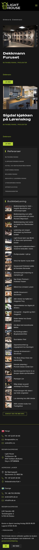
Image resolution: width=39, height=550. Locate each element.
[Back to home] (11, 5)
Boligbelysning (11, 174)
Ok (6, 546)
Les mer (8, 82)
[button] (36, 5)
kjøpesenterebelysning (14, 161)
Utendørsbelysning (13, 183)
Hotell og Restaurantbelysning (18, 165)
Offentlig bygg (11, 187)
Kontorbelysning (12, 170)
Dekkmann (7, 75)
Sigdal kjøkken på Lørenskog (18, 117)
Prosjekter (22, 62)
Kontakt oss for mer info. (15, 413)
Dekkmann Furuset (14, 55)
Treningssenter (11, 191)
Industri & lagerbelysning (15, 178)
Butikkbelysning (9, 62)
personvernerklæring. (10, 541)
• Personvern (7, 530)
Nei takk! (16, 546)
